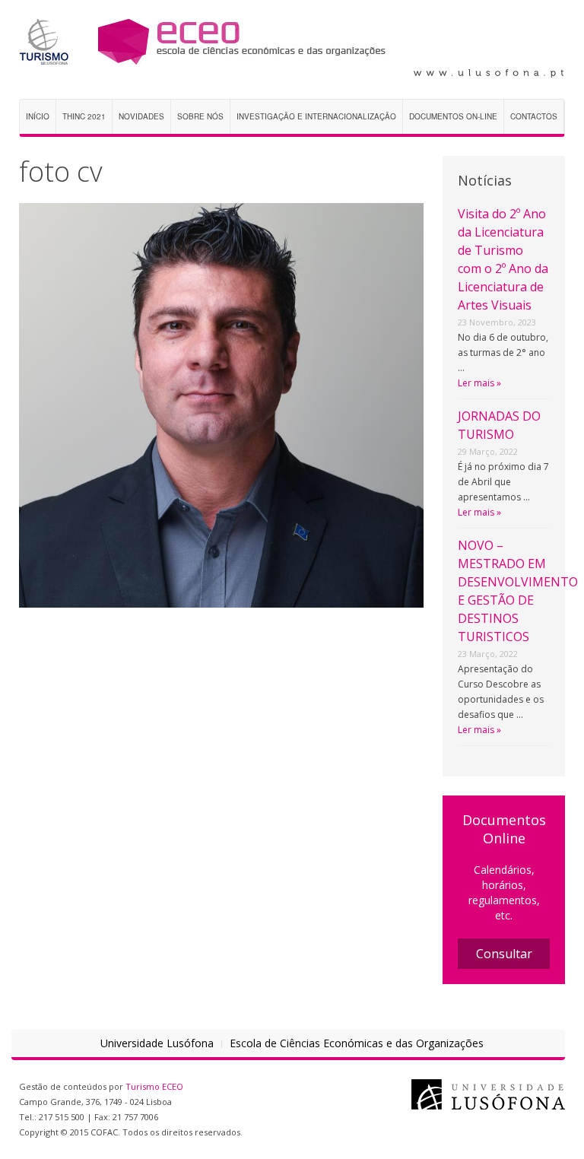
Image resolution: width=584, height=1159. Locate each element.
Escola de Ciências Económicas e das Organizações (357, 1043)
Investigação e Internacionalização (316, 116)
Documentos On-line (453, 116)
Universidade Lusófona (157, 1043)
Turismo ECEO (154, 1086)
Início (37, 116)
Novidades (141, 116)
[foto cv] (221, 404)
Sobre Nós (200, 116)
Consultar (504, 953)
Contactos (533, 116)
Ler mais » (479, 382)
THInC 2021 (84, 116)
